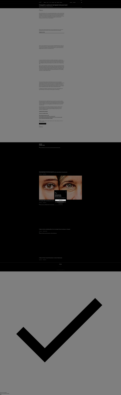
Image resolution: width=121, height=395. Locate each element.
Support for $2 (60, 200)
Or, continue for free (61, 203)
